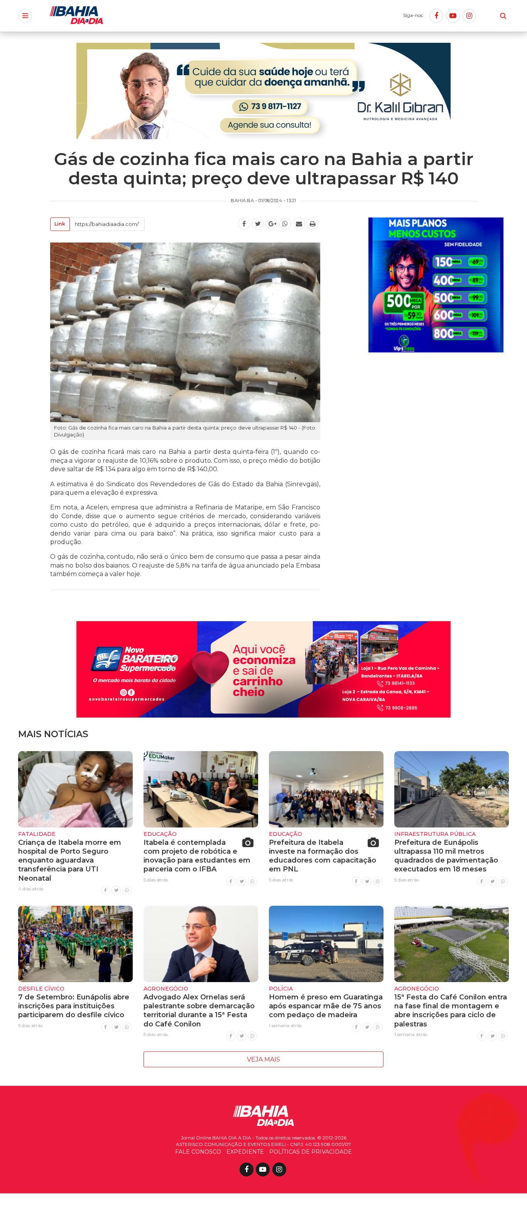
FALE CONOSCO (198, 1151)
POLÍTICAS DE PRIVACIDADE (310, 1151)
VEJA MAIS (263, 1059)
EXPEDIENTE (245, 1151)
